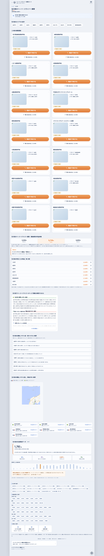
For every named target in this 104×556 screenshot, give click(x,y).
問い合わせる (32, 57)
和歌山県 (41, 511)
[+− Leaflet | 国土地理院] (27, 401)
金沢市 (14, 25)
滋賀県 (18, 511)
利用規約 (43, 538)
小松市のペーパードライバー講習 (48, 486)
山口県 (31, 516)
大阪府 (27, 511)
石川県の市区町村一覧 (46, 491)
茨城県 (13, 503)
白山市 (63, 25)
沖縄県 (46, 520)
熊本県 (27, 520)
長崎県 (22, 520)
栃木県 (18, 503)
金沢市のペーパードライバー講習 (18, 486)
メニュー (91, 3)
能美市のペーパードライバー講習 (33, 491)
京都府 (22, 511)
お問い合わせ (54, 538)
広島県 (27, 516)
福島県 (41, 498)
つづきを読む (34, 328)
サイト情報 (48, 538)
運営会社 (39, 538)
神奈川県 (41, 503)
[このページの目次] (91, 553)
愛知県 (50, 507)
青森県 (18, 498)
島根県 (18, 516)
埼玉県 (27, 503)
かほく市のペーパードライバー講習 (34, 488)
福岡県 (13, 520)
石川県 (22, 507)
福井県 (27, 507)
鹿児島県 (41, 520)
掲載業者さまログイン (62, 538)
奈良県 (36, 511)
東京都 (36, 503)
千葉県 (31, 503)
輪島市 (35, 25)
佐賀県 (18, 520)
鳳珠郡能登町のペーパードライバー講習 (80, 488)
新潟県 (13, 507)
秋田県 (31, 498)
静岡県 (45, 507)
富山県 (18, 507)
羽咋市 (48, 25)
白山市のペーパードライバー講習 (49, 488)
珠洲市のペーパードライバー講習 (18, 491)
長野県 (36, 507)
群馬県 (22, 503)
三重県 (13, 511)
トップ (13, 6)
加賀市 (41, 25)
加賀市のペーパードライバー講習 (77, 486)
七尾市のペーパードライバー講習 (33, 486)
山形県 (36, 498)
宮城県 (27, 498)
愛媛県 (45, 516)
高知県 (50, 516)
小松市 (28, 25)
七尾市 (21, 25)
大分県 (31, 520)
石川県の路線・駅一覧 (56, 491)
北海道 (13, 498)
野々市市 (69, 25)
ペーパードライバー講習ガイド (18, 547)
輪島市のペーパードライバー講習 (63, 486)
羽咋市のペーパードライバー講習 (18, 488)
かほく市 (55, 25)
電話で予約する (32, 53)
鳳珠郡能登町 (78, 25)
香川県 (41, 516)
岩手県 (22, 498)
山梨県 (31, 507)
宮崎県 (36, 520)
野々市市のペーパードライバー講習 (64, 488)
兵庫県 (31, 511)
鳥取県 (13, 516)
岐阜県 (41, 507)
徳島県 (36, 516)
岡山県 (22, 516)
